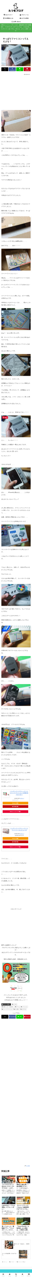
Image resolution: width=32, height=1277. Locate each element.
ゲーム (18, 1006)
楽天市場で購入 (15, 806)
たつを (15, 1004)
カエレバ (22, 798)
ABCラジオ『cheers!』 (8, 1006)
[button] (27, 605)
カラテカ (24, 1009)
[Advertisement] (16, 92)
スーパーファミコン (7, 1009)
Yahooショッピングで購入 (15, 811)
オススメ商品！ (6, 1004)
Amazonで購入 (15, 803)
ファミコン (24, 1006)
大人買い (17, 1009)
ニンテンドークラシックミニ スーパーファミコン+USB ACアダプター (19, 793)
